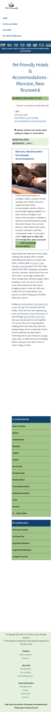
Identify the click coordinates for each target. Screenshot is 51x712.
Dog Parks (7, 30)
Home (5, 18)
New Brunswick (19, 473)
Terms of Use (25, 694)
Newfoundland (18, 480)
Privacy (25, 690)
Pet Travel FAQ (25, 669)
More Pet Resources (25, 676)
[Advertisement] (25, 384)
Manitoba (16, 446)
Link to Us (25, 697)
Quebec (16, 459)
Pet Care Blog (26, 672)
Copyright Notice (25, 686)
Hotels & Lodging (10, 24)
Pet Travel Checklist (20, 530)
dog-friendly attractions (34, 316)
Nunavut (16, 506)
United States (21, 513)
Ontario (16, 453)
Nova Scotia (17, 466)
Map (29, 143)
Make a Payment (25, 655)
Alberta (15, 433)
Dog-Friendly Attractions (22, 550)
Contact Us (25, 658)
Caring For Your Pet (20, 556)
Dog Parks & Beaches (21, 543)
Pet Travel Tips (18, 536)
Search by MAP (21, 114)
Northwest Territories (21, 493)
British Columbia (19, 426)
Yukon (15, 500)
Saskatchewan (18, 439)
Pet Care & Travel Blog (12, 36)
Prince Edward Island (21, 486)
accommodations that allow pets (33, 304)
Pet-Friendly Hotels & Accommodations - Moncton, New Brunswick (30, 77)
